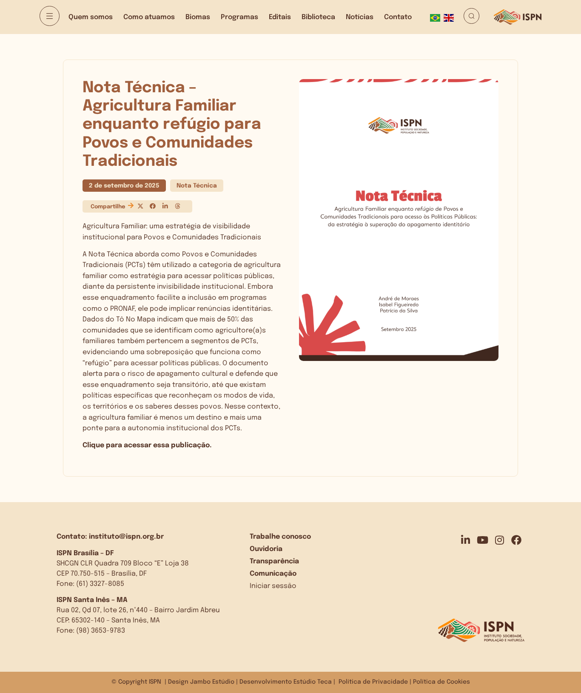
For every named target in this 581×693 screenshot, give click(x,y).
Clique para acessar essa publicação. (147, 445)
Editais (280, 17)
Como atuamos (149, 17)
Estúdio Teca (312, 682)
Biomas (197, 17)
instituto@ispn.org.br (126, 536)
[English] (450, 17)
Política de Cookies (441, 682)
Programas (239, 17)
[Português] (437, 17)
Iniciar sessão (273, 586)
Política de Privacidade (373, 682)
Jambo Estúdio (212, 682)
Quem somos (90, 17)
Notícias (359, 17)
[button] (140, 206)
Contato (398, 17)
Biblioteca (318, 17)
